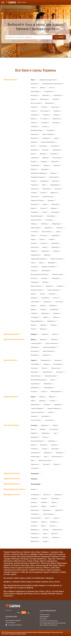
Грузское (44, 208)
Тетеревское (52, 321)
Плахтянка (54, 154)
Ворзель (44, 193)
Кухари (34, 329)
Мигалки (46, 282)
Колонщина (55, 146)
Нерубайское (36, 387)
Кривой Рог (47, 355)
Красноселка (56, 368)
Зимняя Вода (36, 404)
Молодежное (59, 364)
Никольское (36, 464)
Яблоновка (56, 204)
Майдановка (57, 224)
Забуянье (35, 224)
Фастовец (59, 302)
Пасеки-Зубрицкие (38, 408)
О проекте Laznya (44, 614)
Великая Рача (58, 530)
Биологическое (58, 456)
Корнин (46, 541)
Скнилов (51, 412)
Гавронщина (57, 150)
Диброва (48, 255)
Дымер (34, 309)
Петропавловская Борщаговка (53, 84)
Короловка (35, 196)
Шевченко (44, 339)
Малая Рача (35, 541)
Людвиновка (36, 165)
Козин (34, 146)
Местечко (48, 494)
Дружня (34, 208)
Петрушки (47, 115)
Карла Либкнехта (49, 351)
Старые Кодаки (37, 343)
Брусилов (35, 506)
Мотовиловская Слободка (40, 274)
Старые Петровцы (54, 290)
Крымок (57, 518)
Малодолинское (57, 391)
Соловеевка (36, 514)
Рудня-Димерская (38, 321)
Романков (35, 126)
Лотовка (34, 391)
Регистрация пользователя (13, 620)
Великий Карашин (37, 216)
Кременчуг (45, 425)
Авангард (59, 360)
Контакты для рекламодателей (49, 621)
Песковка (45, 278)
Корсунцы (35, 368)
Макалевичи (48, 510)
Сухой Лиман (36, 364)
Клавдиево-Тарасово (39, 177)
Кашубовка (48, 453)
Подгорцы (56, 122)
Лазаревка (58, 494)
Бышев (46, 204)
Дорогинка (35, 247)
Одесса (34, 360)
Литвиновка (56, 278)
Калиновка (46, 138)
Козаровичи (36, 317)
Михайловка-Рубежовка (39, 173)
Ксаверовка (55, 309)
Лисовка (46, 530)
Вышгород (35, 95)
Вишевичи (54, 522)
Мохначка (56, 537)
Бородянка (35, 212)
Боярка (34, 99)
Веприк (34, 294)
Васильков (35, 138)
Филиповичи (47, 189)
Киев (34, 80)
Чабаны (43, 87)
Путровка (35, 270)
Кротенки (47, 464)
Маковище (35, 150)
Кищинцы (44, 329)
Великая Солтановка (49, 266)
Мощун (45, 247)
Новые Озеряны (49, 514)
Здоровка (35, 266)
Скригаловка (36, 302)
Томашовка (55, 243)
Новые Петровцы (49, 134)
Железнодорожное (38, 441)
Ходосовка (55, 107)
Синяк (34, 263)
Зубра (34, 401)
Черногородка (36, 228)
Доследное (35, 351)
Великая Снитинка (38, 290)
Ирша (46, 533)
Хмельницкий (36, 484)
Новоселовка (36, 456)
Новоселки (35, 134)
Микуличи (56, 181)
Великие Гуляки (58, 274)
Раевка (54, 502)
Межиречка (35, 530)
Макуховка (35, 437)
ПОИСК (61, 37)
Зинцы (34, 429)
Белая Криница (37, 518)
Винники (43, 397)
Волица (34, 325)
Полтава (35, 425)
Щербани (35, 433)
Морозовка (35, 510)
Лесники (45, 107)
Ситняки (34, 193)
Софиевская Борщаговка (48, 80)
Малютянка (57, 119)
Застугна (35, 278)
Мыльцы (57, 464)
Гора (56, 433)
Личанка (34, 161)
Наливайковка (55, 185)
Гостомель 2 (45, 119)
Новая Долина (48, 372)
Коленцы (57, 317)
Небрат (34, 235)
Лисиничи (35, 416)
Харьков (35, 334)
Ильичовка (35, 372)
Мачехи (34, 445)
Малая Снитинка (37, 286)
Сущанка (53, 526)
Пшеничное (48, 302)
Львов (34, 397)
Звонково (52, 200)
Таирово (47, 364)
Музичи (54, 173)
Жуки (33, 460)
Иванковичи (45, 99)
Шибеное (35, 251)
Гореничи (57, 111)
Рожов (45, 212)
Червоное (44, 325)
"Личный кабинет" (10, 622)
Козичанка (49, 220)
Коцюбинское (49, 91)
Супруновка (52, 441)
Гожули (55, 425)
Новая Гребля (54, 177)
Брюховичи (46, 416)
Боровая (57, 251)
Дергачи (56, 334)
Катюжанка (46, 298)
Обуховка (55, 339)
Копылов (46, 150)
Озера (59, 231)
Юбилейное (35, 347)
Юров (45, 185)
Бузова (34, 154)
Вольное (44, 243)
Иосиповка (56, 498)
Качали (42, 239)
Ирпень (34, 119)
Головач (45, 449)
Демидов (35, 298)
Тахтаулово (35, 468)
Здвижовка (49, 228)
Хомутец (34, 502)
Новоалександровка (50, 347)
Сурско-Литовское (52, 343)
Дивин (44, 506)
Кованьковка (36, 453)
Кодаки (43, 305)
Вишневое (35, 84)
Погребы (56, 99)
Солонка (53, 401)
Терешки (43, 429)
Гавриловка (46, 251)
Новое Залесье (47, 231)
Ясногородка (58, 157)
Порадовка (35, 282)
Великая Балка (36, 376)
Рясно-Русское (37, 420)
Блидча (34, 305)
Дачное (45, 368)
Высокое (45, 498)
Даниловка (56, 235)
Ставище (35, 498)
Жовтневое (35, 204)
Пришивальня (36, 255)
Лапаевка (48, 404)
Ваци (46, 456)
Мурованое (59, 404)
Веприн (44, 522)
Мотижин (44, 154)
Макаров (46, 157)
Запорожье (36, 473)
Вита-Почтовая (37, 103)
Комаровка (56, 247)
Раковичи (45, 502)
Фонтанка (60, 372)
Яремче (34, 489)
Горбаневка (46, 433)
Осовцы (53, 506)
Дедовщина (46, 270)
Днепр (34, 339)
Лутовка (46, 537)
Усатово (44, 391)
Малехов (53, 397)
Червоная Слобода (38, 200)
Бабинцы (55, 208)
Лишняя (34, 181)
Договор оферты (44, 616)
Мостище (59, 189)
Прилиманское (46, 360)
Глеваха (34, 111)
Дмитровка (35, 115)
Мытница (53, 294)
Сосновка (35, 231)
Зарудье (54, 325)
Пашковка (35, 185)
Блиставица (56, 212)
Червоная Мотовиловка (39, 259)
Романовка (35, 537)
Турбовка (35, 522)
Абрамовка (52, 263)
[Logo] (11, 2)
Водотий (55, 533)
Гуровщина (35, 157)
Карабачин (59, 510)
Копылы (46, 437)
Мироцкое (55, 193)
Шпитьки (35, 169)
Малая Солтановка (58, 259)
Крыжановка (36, 384)
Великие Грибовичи (55, 408)
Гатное (34, 87)
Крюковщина (36, 91)
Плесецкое (44, 235)
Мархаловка (50, 103)
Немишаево (45, 181)
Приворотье (36, 533)
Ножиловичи (52, 216)
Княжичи (35, 142)
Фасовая (57, 165)
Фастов (56, 298)
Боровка (34, 243)
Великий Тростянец (46, 460)
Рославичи (51, 130)
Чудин (44, 526)
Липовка (47, 165)
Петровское (58, 95)
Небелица (45, 224)
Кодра (34, 239)
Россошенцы (55, 429)
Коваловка (60, 453)
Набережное (49, 384)
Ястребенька (36, 494)
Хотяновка (45, 122)
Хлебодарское (49, 387)
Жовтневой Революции (39, 380)
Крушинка (50, 286)
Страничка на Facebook (14, 625)
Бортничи (35, 107)
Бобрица (57, 115)
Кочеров (34, 526)
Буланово (55, 445)
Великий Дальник (51, 376)
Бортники (57, 313)
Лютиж (43, 294)
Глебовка (35, 313)
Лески (53, 380)
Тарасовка (46, 95)
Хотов (52, 87)
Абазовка (44, 445)
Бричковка (55, 449)
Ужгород (35, 479)
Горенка (52, 239)
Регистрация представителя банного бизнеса (53, 623)
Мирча (42, 263)
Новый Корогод (49, 196)
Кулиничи (46, 334)
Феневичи (53, 305)
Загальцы (60, 228)
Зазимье (34, 122)
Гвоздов (45, 126)
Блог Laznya (43, 618)
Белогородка (45, 111)
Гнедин (57, 138)
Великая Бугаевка (37, 130)
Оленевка (61, 286)
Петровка (35, 449)
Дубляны (43, 401)
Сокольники (50, 420)
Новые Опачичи (37, 220)
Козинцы (45, 161)
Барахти (46, 317)
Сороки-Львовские (38, 412)
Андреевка (45, 169)
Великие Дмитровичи (49, 142)
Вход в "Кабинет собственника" (48, 625)
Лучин (48, 518)
